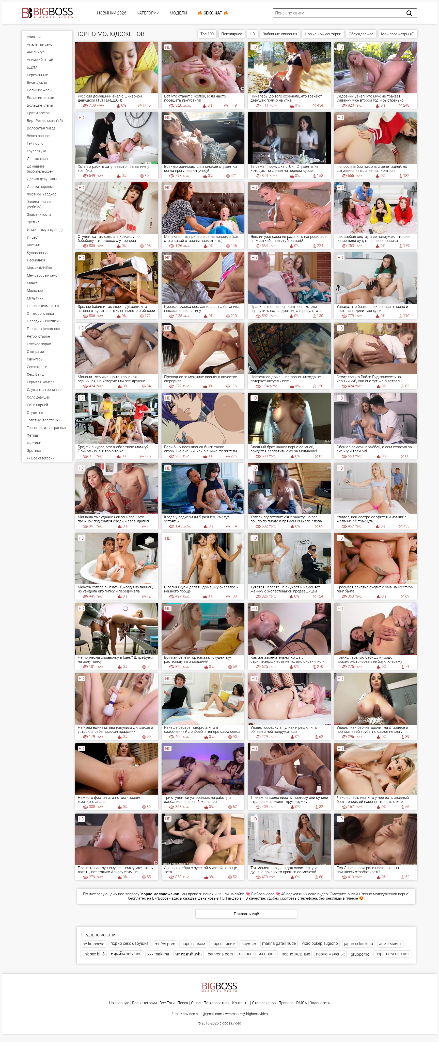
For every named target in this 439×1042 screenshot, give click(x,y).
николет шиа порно (257, 953)
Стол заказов (264, 1003)
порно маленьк (330, 954)
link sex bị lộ (94, 954)
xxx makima (158, 954)
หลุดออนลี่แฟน (188, 954)
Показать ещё (246, 914)
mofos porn (165, 943)
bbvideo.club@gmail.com (202, 1014)
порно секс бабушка (130, 943)
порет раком (193, 943)
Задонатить (320, 1003)
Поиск (182, 1003)
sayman (249, 943)
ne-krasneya (93, 943)
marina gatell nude (279, 943)
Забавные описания (280, 34)
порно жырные (296, 954)
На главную (119, 1003)
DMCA (301, 1003)
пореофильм (223, 943)
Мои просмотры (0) (398, 34)
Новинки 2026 (111, 13)
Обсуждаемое (361, 34)
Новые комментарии (323, 34)
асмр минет (390, 943)
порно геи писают (392, 953)
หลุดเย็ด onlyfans (126, 953)
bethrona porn (220, 954)
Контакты (240, 1003)
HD (252, 34)
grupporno (360, 954)
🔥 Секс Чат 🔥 (212, 13)
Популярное (231, 34)
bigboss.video (230, 1023)
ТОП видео (229, 898)
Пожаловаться (216, 1003)
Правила (285, 1003)
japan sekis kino (358, 943)
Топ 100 (207, 34)
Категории (148, 13)
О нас (196, 1003)
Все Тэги (167, 1003)
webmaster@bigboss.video (246, 1014)
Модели (178, 13)
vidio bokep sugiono (320, 943)
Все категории (144, 1003)
